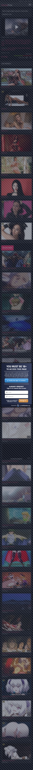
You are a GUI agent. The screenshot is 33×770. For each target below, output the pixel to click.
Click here (9, 401)
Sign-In (24, 400)
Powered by (14, 405)
